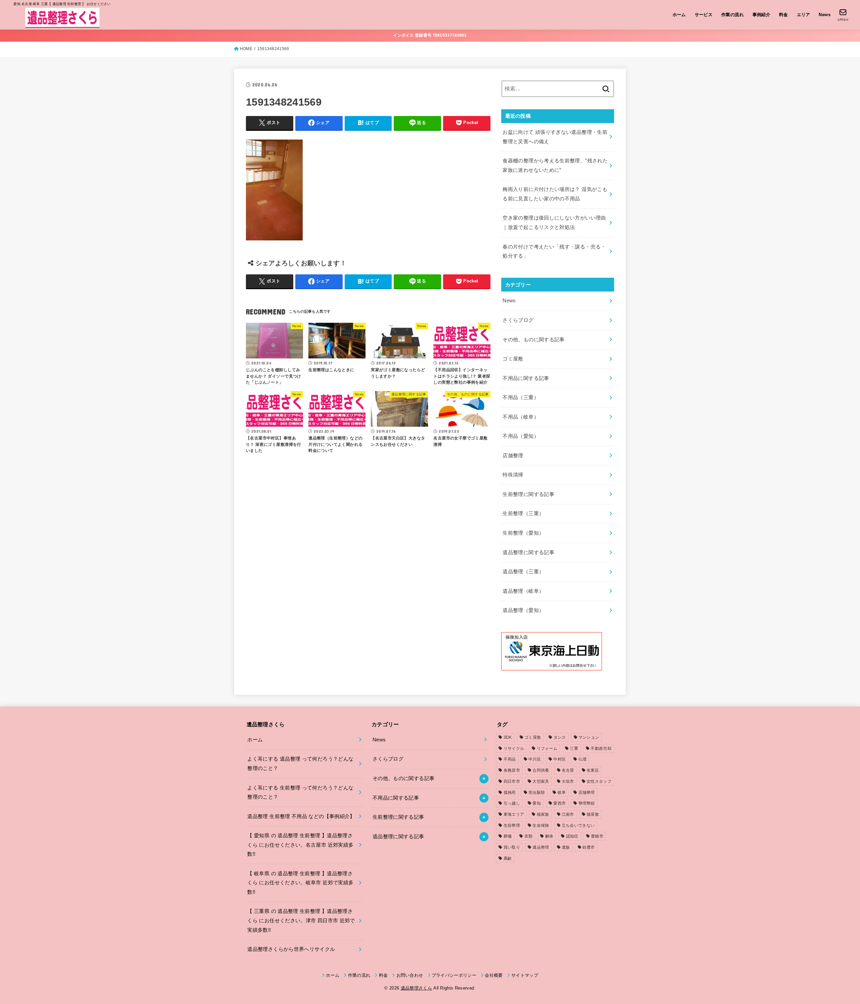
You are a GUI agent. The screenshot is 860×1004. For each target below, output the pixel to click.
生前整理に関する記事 (528, 494)
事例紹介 (761, 14)
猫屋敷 (593, 814)
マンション (588, 737)
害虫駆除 (536, 792)
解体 (549, 836)
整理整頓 (586, 803)
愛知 (536, 803)
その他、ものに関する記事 (533, 339)
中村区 (559, 759)
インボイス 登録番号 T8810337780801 (430, 35)
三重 (574, 748)
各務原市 (512, 770)
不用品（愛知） (521, 436)
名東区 (593, 770)
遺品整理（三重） (523, 571)
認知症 (572, 836)
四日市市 (512, 781)
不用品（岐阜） (521, 417)
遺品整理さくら (416, 988)
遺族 (566, 847)
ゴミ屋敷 (513, 358)
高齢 (508, 858)
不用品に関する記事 (526, 378)
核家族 (543, 814)
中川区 (534, 759)
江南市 (568, 814)
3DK (508, 737)
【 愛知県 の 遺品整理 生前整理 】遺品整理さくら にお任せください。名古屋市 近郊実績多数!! (300, 845)
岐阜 (562, 792)
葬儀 (508, 836)
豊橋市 (597, 836)
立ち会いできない (578, 825)
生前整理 (512, 825)
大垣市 (568, 781)
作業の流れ (732, 14)
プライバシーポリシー (454, 975)
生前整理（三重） (523, 513)
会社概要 (494, 975)
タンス (560, 737)
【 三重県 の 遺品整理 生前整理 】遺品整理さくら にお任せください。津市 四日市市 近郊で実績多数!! (301, 920)
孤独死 (510, 792)
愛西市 (559, 803)
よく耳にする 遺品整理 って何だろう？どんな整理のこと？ (300, 763)
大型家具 (540, 781)
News (824, 14)
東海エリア (514, 814)
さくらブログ (518, 320)
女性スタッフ (599, 781)
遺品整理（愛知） (523, 610)
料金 (783, 14)
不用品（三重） (521, 397)
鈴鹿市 (589, 847)
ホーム (679, 14)
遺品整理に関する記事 (528, 552)
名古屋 (568, 770)
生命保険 (540, 825)
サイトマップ (524, 975)
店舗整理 (513, 455)
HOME (246, 49)
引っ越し (512, 803)
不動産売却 (601, 748)
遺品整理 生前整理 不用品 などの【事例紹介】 (301, 816)
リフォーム (547, 748)
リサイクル (514, 748)
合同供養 (540, 770)
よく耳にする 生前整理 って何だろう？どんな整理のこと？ (300, 792)
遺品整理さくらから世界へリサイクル (291, 949)
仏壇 (582, 759)
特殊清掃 (513, 474)
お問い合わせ (409, 975)
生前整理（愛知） (523, 533)
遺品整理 (540, 847)
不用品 (510, 759)
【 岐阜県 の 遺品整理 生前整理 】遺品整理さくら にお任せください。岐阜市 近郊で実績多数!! (300, 883)
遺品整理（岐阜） (523, 591)
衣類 (528, 836)
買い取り (512, 847)
